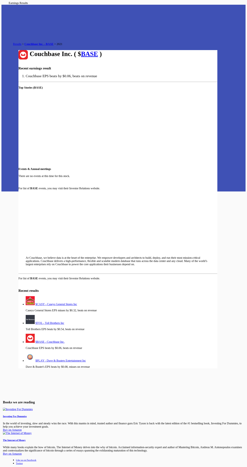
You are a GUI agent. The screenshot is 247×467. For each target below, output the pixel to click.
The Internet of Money (14, 440)
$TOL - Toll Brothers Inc (49, 323)
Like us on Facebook (26, 460)
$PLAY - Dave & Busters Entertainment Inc (60, 360)
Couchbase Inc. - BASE (39, 44)
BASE (89, 53)
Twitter (19, 463)
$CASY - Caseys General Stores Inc (56, 304)
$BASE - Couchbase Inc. (50, 341)
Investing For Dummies (15, 416)
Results (17, 44)
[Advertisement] (85, 221)
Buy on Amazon (12, 429)
